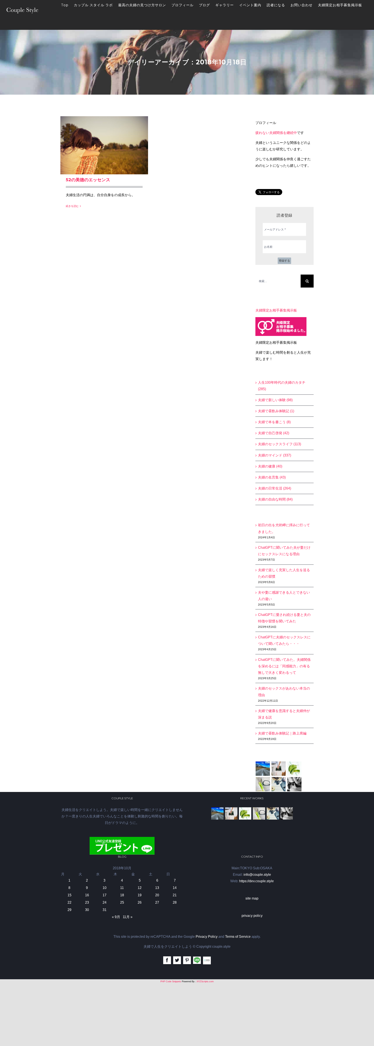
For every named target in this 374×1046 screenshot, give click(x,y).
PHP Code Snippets (170, 981)
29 (69, 910)
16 (87, 895)
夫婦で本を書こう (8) (274, 422)
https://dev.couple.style (256, 881)
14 (175, 888)
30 (87, 910)
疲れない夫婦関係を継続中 (276, 133)
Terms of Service (238, 936)
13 (157, 888)
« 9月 (116, 917)
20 (157, 895)
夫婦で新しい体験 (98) (275, 400)
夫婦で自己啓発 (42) (273, 433)
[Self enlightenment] (262, 768)
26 (140, 902)
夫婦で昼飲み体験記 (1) (276, 411)
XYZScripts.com (205, 981)
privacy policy (252, 915)
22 (69, 902)
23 (87, 902)
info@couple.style (257, 874)
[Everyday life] (278, 768)
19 (140, 895)
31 (104, 910)
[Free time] (278, 784)
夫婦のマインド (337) (274, 455)
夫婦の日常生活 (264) (274, 488)
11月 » (127, 917)
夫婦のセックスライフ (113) (279, 444)
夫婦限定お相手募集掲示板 (276, 310)
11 (122, 888)
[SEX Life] (294, 784)
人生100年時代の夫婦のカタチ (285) (281, 386)
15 (69, 895)
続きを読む (72, 206)
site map (251, 898)
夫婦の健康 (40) (270, 466)
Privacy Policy (207, 936)
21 (175, 895)
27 (157, 902)
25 (122, 902)
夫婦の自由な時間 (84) (275, 499)
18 (122, 895)
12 (140, 888)
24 (104, 902)
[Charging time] (294, 768)
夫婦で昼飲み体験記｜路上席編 (282, 733)
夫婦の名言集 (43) (272, 477)
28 (175, 902)
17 (104, 895)
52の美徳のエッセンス (88, 179)
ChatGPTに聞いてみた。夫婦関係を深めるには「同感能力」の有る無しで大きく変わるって (284, 666)
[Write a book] (262, 784)
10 (104, 888)
